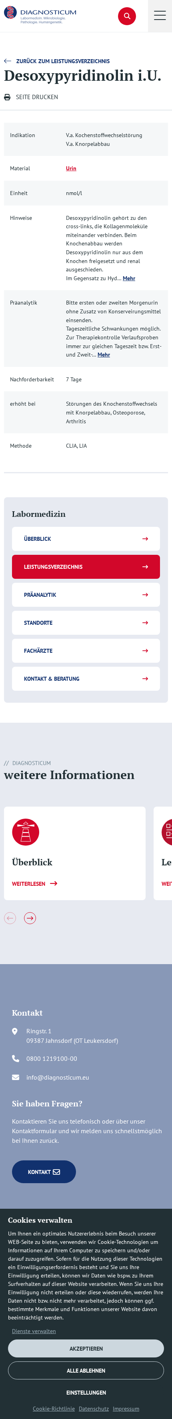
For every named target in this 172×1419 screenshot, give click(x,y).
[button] (160, 16)
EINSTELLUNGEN (86, 1392)
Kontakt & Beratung (52, 678)
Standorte (38, 622)
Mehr (129, 278)
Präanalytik (40, 594)
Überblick (37, 538)
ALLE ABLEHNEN (86, 1370)
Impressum (126, 1408)
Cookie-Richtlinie (54, 1408)
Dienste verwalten (34, 1331)
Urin (71, 168)
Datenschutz (94, 1408)
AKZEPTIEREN (86, 1348)
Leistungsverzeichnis (53, 566)
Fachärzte (38, 650)
